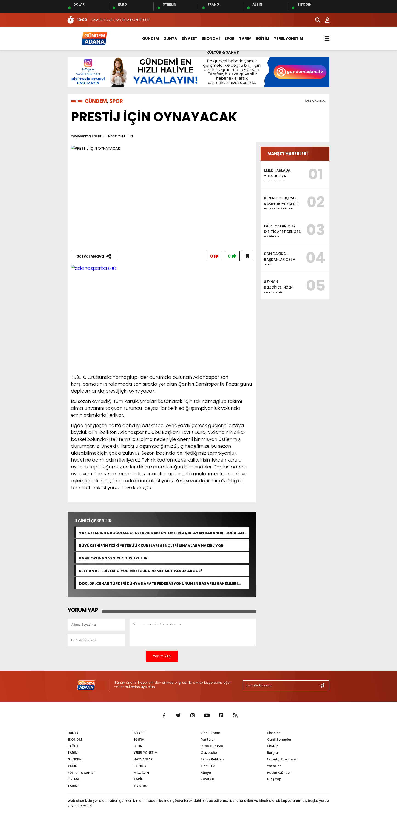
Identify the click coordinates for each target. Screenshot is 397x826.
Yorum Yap (162, 656)
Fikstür (272, 746)
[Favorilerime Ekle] (247, 256)
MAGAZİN (141, 772)
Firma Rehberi (212, 759)
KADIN (72, 766)
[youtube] (207, 715)
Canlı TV (208, 766)
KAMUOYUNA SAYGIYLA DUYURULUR (113, 558)
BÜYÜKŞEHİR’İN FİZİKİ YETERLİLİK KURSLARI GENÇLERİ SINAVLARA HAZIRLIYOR (151, 545)
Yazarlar (274, 766)
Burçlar (273, 752)
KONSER (140, 766)
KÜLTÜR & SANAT (223, 52)
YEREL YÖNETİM (288, 38)
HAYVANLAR (143, 759)
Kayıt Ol (207, 779)
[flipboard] (221, 715)
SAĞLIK (73, 746)
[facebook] (164, 715)
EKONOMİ (211, 38)
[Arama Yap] (315, 20)
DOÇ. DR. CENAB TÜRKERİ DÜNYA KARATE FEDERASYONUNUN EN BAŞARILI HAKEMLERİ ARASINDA (158, 583)
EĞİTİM (262, 38)
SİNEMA (73, 779)
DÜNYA (170, 38)
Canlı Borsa (210, 733)
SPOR (229, 38)
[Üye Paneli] (324, 20)
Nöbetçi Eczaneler (282, 759)
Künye (206, 772)
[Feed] (235, 715)
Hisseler (273, 733)
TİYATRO (141, 785)
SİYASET (189, 38)
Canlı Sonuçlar (279, 739)
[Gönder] (323, 685)
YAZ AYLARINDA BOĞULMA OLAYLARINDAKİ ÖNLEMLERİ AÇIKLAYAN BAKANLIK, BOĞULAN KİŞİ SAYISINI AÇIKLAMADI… (161, 532)
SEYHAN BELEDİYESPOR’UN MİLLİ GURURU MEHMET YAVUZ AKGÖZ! (140, 570)
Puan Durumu (212, 746)
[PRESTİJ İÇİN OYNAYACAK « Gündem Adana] (94, 38)
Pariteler (208, 739)
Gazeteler (209, 752)
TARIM (245, 38)
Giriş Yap (274, 779)
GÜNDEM (150, 38)
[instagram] (192, 715)
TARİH (138, 779)
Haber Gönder (279, 772)
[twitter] (178, 715)
